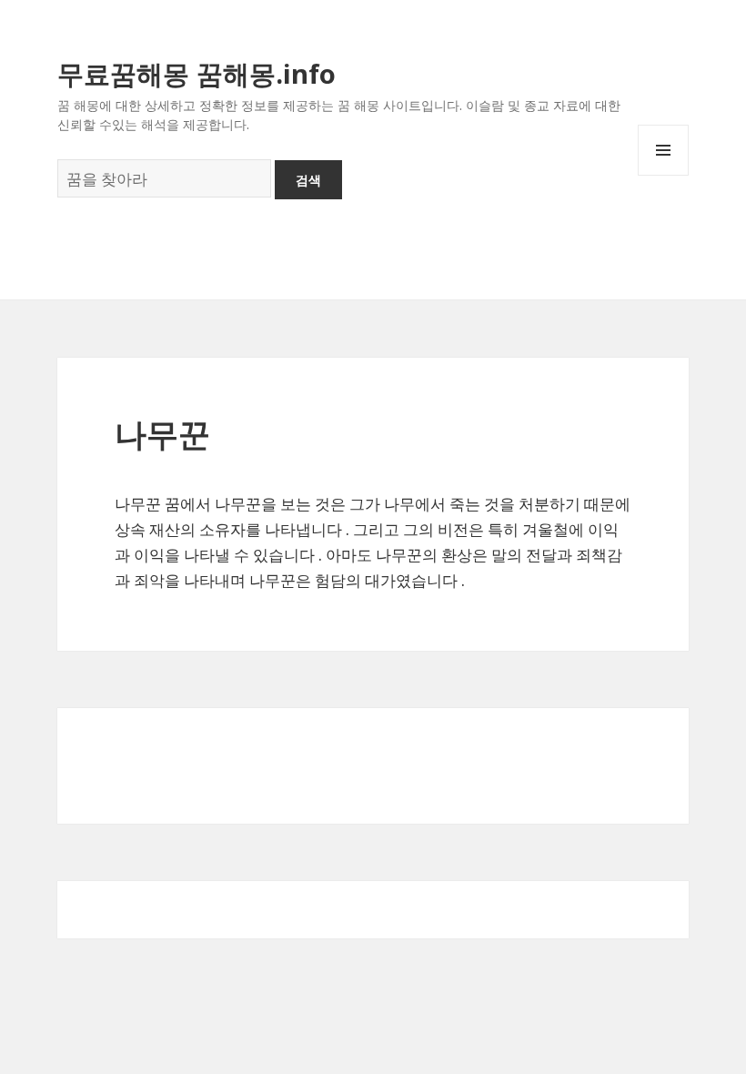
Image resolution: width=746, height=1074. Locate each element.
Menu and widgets (664, 175)
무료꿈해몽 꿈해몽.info (196, 73)
